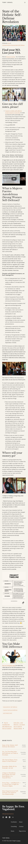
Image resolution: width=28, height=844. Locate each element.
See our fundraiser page (8, 665)
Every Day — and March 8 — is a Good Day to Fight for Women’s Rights (11, 784)
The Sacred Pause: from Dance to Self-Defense (9, 760)
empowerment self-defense (10, 707)
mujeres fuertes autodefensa (10, 710)
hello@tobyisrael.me (8, 814)
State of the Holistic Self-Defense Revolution (10, 746)
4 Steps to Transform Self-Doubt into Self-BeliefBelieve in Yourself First (9, 775)
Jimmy (18, 841)
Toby (9, 43)
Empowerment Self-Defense (17, 45)
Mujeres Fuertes (10, 57)
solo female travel (7, 713)
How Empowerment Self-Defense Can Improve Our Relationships (10, 792)
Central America (6, 45)
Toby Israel (7, 2)
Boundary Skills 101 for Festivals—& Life (9, 767)
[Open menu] (25, 2)
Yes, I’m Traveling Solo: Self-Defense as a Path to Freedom (10, 753)
